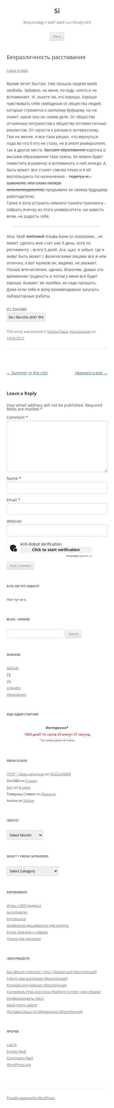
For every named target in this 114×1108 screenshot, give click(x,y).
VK (9, 681)
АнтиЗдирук (17, 912)
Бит (10, 787)
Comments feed (20, 1058)
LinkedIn (14, 687)
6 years (31, 780)
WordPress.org (19, 1064)
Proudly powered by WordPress (31, 1098)
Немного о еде (91, 372)
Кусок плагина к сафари (27, 932)
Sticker (28, 800)
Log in (12, 1044)
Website (14, 521)
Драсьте (49, 793)
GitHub (13, 667)
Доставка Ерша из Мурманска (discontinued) (45, 1011)
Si (57, 11)
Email (13, 499)
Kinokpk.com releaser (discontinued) (37, 985)
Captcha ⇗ (79, 556)
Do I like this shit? (26, 317)
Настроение (80, 331)
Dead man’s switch (22, 1004)
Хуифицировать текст (25, 998)
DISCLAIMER (60, 774)
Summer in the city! (27, 372)
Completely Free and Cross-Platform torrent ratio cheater (54, 991)
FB (9, 674)
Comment (17, 417)
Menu (57, 36)
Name (14, 478)
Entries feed (16, 1051)
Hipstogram (16, 694)
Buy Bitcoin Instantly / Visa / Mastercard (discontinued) (52, 971)
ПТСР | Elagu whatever (25, 774)
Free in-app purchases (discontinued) (37, 978)
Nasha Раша (57, 331)
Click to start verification (56, 549)
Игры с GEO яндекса (24, 905)
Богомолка (16, 918)
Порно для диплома (24, 938)
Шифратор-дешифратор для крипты (38, 925)
